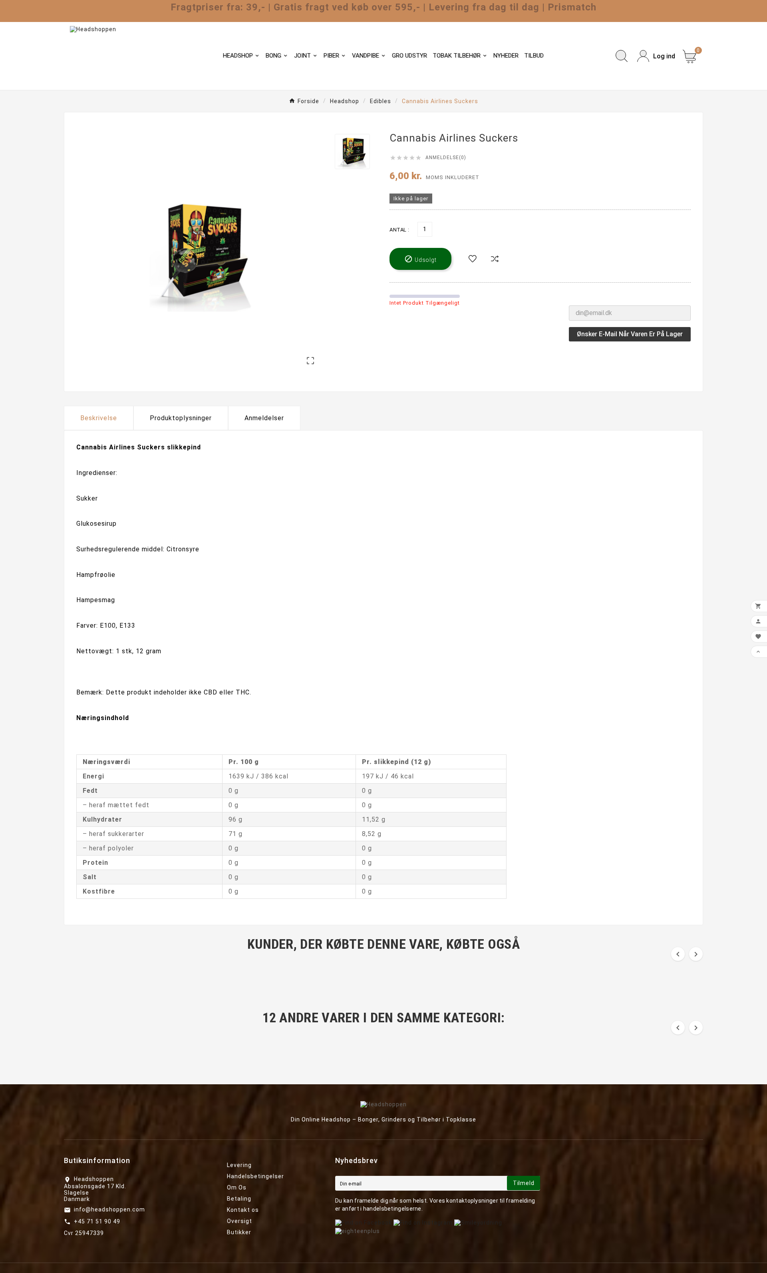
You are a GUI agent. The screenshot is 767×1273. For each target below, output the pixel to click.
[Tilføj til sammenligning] (495, 259)
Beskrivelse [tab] (98, 418)
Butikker (239, 1232)
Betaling (239, 1198)
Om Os (236, 1187)
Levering (239, 1165)
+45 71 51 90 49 (97, 1221)
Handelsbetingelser (255, 1176)
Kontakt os (243, 1210)
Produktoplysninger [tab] (181, 418)
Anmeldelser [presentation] (264, 418)
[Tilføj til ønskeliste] (473, 259)
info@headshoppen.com (109, 1209)
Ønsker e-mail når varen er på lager (630, 334)
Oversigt (239, 1221)
